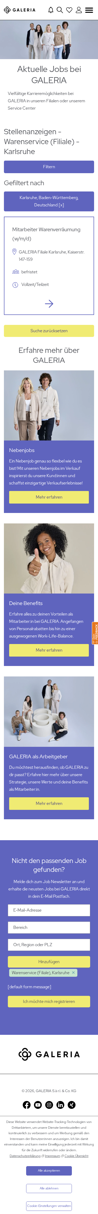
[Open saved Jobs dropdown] (69, 10)
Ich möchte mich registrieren (49, 1001)
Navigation (89, 10)
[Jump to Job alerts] (50, 10)
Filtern (49, 167)
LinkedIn (60, 1105)
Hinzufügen (49, 961)
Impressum (52, 1156)
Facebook (27, 1105)
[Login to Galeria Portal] (79, 10)
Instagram (49, 1105)
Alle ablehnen (49, 1188)
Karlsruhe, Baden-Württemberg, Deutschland (49, 201)
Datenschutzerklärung (25, 1156)
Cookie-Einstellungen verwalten (49, 1206)
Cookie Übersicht (76, 1156)
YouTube (38, 1105)
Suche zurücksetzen (49, 331)
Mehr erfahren (49, 497)
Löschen (73, 972)
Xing (72, 1105)
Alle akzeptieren (49, 1170)
